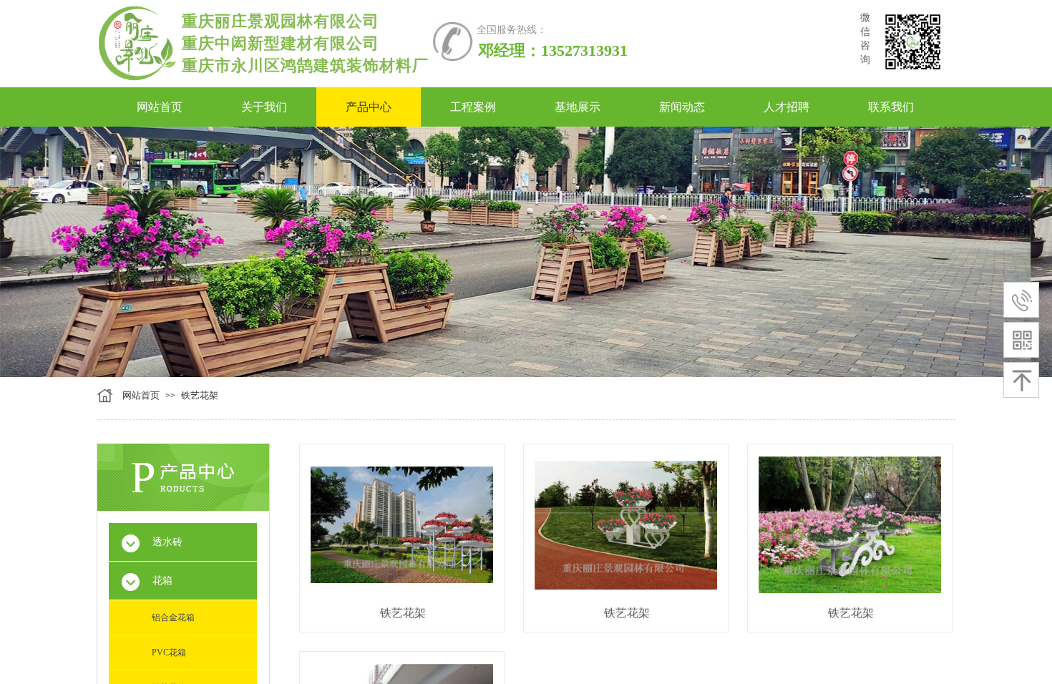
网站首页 (141, 395)
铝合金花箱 (173, 617)
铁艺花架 (199, 395)
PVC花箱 (169, 653)
